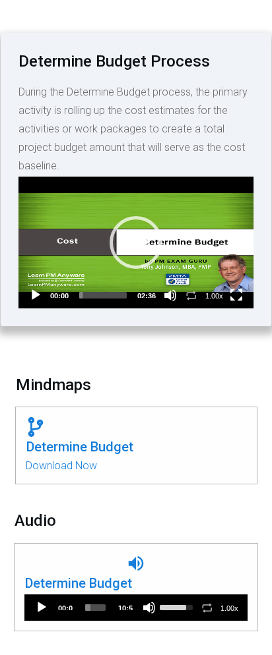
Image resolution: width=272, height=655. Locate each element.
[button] (136, 242)
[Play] (35, 295)
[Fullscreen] (236, 295)
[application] (136, 242)
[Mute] (170, 295)
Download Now (61, 465)
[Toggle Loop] (191, 295)
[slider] (103, 295)
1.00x (214, 296)
